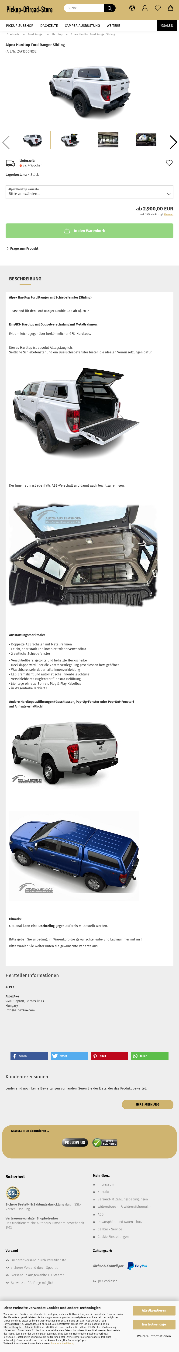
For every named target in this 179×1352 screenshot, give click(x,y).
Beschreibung (25, 279)
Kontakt (103, 1192)
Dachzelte (49, 25)
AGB (100, 1214)
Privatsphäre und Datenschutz (120, 1222)
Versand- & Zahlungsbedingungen (123, 1199)
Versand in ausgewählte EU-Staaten (38, 1275)
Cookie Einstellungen (113, 1237)
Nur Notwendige (154, 1324)
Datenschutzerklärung (62, 1343)
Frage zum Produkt (24, 249)
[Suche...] (110, 8)
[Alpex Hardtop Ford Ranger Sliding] (90, 89)
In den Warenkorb (89, 230)
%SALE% (166, 25)
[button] (132, 8)
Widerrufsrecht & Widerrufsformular (124, 1207)
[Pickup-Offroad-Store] (31, 10)
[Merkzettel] (157, 8)
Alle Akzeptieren (154, 1310)
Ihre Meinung (148, 1104)
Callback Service (110, 1229)
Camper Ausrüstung (82, 25)
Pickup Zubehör (19, 25)
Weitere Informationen (154, 1336)
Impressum (106, 1184)
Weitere (113, 25)
